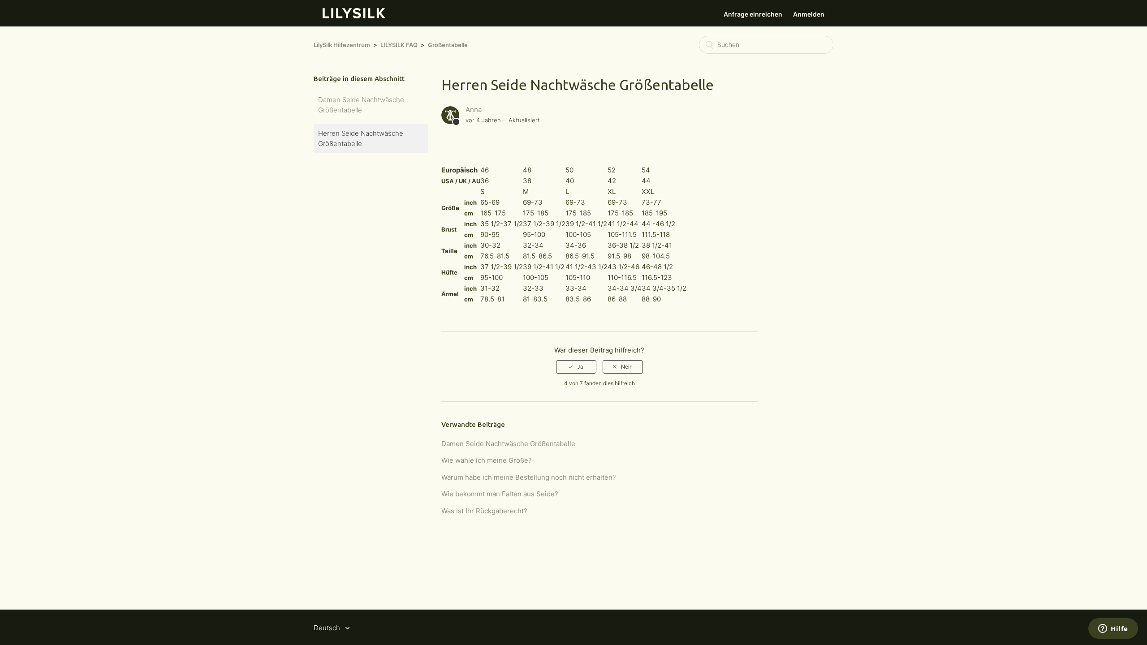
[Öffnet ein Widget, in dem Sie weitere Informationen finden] (1113, 629)
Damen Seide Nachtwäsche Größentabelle (361, 104)
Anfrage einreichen (753, 14)
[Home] (354, 16)
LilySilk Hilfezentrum (342, 44)
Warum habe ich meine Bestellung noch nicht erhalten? (528, 477)
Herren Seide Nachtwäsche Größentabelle (360, 138)
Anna (474, 109)
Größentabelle (448, 44)
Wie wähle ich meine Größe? (486, 460)
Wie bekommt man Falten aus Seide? (499, 494)
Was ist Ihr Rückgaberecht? (484, 511)
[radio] (576, 367)
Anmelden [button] (808, 14)
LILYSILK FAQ (399, 44)
